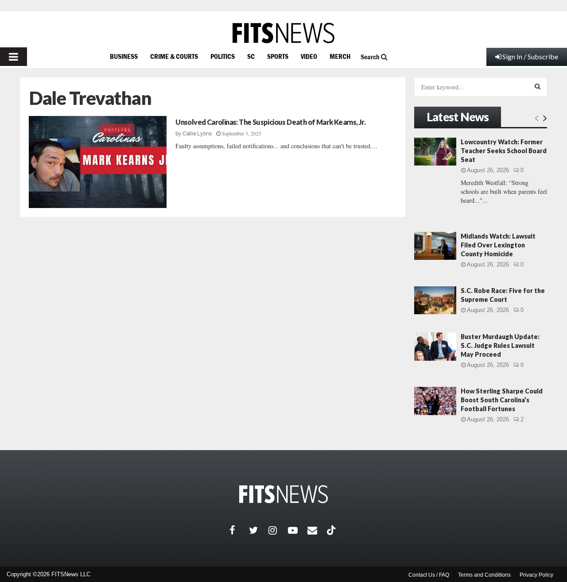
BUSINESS (124, 56)
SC (251, 56)
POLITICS (222, 56)
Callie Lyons (197, 134)
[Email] (317, 530)
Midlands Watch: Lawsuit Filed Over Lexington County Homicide (498, 245)
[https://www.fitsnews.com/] (283, 33)
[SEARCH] (537, 86)
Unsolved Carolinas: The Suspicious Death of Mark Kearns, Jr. (270, 122)
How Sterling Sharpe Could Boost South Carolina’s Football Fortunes (502, 399)
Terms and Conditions (484, 575)
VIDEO (309, 56)
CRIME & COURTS (174, 56)
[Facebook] (239, 530)
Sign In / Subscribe (530, 56)
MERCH (340, 56)
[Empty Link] (536, 117)
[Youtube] (297, 530)
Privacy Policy (536, 575)
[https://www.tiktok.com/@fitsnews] (332, 530)
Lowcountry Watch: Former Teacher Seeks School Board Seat (504, 150)
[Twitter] (258, 530)
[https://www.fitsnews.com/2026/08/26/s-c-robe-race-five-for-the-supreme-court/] (435, 300)
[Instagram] (278, 530)
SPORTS (277, 56)
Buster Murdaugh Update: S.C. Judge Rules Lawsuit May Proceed (500, 345)
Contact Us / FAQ (428, 575)
